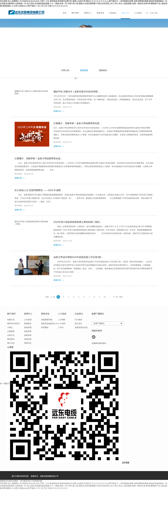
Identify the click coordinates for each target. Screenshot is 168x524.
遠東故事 (27, 335)
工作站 (60, 327)
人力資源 (137, 13)
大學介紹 (65, 70)
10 (104, 297)
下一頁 (115, 297)
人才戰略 (61, 320)
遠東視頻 (27, 339)
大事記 (10, 327)
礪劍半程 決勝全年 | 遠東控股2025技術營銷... (76, 91)
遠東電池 (88, 390)
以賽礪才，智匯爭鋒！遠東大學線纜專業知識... (77, 123)
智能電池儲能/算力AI (49, 324)
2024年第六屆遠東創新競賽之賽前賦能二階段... (77, 222)
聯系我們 (11, 339)
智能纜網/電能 (46, 320)
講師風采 (103, 70)
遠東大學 (125, 13)
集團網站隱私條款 (99, 343)
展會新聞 (27, 327)
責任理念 (78, 324)
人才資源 (62, 314)
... (109, 297)
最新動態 (84, 70)
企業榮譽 (11, 331)
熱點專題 (27, 331)
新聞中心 (87, 13)
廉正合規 (11, 343)
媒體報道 (27, 324)
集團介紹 (11, 320)
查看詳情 (57, 111)
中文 (152, 13)
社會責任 (112, 13)
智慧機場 (44, 327)
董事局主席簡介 (13, 324)
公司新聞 (27, 320)
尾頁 (121, 297)
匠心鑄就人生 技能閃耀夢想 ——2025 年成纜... (39, 190)
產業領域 (100, 13)
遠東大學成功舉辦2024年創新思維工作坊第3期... (78, 257)
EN (156, 13)
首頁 (64, 13)
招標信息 (27, 343)
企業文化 (11, 335)
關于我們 (75, 13)
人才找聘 (61, 324)
